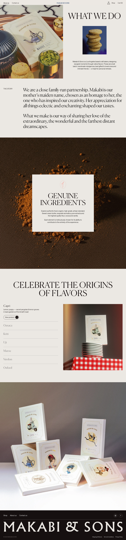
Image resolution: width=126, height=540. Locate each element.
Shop (113, 3)
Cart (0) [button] (120, 3)
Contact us (15, 3)
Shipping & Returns (97, 537)
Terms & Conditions (109, 537)
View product (9, 317)
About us (6, 3)
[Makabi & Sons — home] (63, 529)
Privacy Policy (119, 537)
